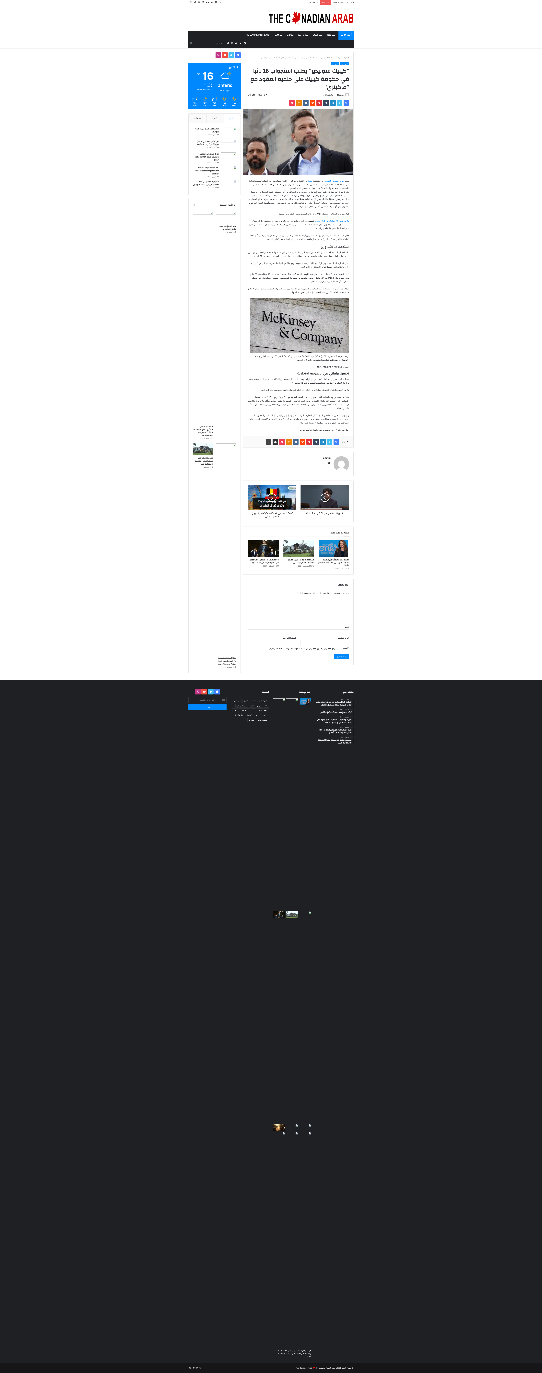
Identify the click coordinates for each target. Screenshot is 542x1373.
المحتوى (237, 701)
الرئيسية (344, 58)
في (235, 710)
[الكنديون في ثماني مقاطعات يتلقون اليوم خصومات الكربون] (279, 1127)
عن (253, 710)
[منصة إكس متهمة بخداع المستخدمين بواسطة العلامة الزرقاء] (305, 1238)
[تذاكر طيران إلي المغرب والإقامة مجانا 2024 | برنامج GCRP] (228, 157)
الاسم (346, 627)
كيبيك (310, 181)
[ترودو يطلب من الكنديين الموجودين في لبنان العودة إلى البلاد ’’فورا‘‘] (263, 548)
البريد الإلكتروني (342, 638)
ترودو (259, 705)
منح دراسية (303, 35)
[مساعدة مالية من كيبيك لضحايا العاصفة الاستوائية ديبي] (298, 548)
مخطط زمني (262, 720)
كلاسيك (264, 715)
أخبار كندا (331, 35)
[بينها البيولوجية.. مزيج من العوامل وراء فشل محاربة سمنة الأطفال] (226, 549)
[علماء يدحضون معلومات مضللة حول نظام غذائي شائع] (292, 1238)
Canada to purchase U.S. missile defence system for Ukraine (207, 171)
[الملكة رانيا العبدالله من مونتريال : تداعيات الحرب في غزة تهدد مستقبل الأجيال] (333, 548)
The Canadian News (256, 35)
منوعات (279, 35)
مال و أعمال (239, 715)
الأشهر (232, 118)
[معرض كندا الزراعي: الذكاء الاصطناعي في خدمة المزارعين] (228, 185)
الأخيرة (215, 118)
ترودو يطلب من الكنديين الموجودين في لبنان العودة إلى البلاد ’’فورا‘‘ (264, 561)
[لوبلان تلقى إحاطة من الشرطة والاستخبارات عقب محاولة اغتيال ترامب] (292, 1127)
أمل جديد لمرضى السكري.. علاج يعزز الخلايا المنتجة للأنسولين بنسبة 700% (203, 431)
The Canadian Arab (304, 1368)
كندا (256, 715)
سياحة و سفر (241, 705)
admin (341, 95)
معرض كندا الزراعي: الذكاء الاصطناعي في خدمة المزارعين (206, 183)
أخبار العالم (317, 35)
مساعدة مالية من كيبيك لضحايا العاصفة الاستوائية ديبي (301, 561)
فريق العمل (244, 710)
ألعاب (253, 701)
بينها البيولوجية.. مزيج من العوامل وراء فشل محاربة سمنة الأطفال (227, 661)
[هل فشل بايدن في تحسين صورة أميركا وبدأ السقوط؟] (228, 145)
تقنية (251, 705)
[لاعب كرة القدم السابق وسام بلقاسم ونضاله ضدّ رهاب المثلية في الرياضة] (305, 1127)
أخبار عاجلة (346, 35)
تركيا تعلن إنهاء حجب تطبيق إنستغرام (227, 227)
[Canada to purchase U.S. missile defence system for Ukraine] (228, 171)
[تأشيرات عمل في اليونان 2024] (279, 1135)
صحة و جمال (262, 710)
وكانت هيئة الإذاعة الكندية (331, 221)
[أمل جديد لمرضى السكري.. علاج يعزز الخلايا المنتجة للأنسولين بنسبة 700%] (203, 317)
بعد (266, 705)
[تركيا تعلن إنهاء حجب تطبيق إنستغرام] (226, 217)
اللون (246, 701)
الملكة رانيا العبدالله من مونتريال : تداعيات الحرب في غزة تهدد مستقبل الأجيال (333, 562)
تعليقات (197, 118)
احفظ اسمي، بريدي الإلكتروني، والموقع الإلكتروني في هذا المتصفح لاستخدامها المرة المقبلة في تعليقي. (307, 648)
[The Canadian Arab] (311, 18)
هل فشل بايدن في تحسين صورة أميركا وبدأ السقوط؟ (207, 143)
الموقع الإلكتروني (289, 638)
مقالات (290, 35)
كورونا (249, 715)
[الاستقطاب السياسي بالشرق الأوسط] (228, 132)
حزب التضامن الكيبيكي (334, 181)
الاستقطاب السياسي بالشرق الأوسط (207, 130)
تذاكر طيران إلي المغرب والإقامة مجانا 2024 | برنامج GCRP (207, 157)
